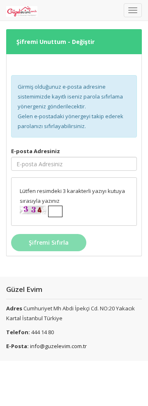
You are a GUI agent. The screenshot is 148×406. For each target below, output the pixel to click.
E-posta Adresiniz (35, 151)
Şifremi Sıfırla (49, 242)
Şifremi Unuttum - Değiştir (55, 42)
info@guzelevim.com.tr (58, 346)
